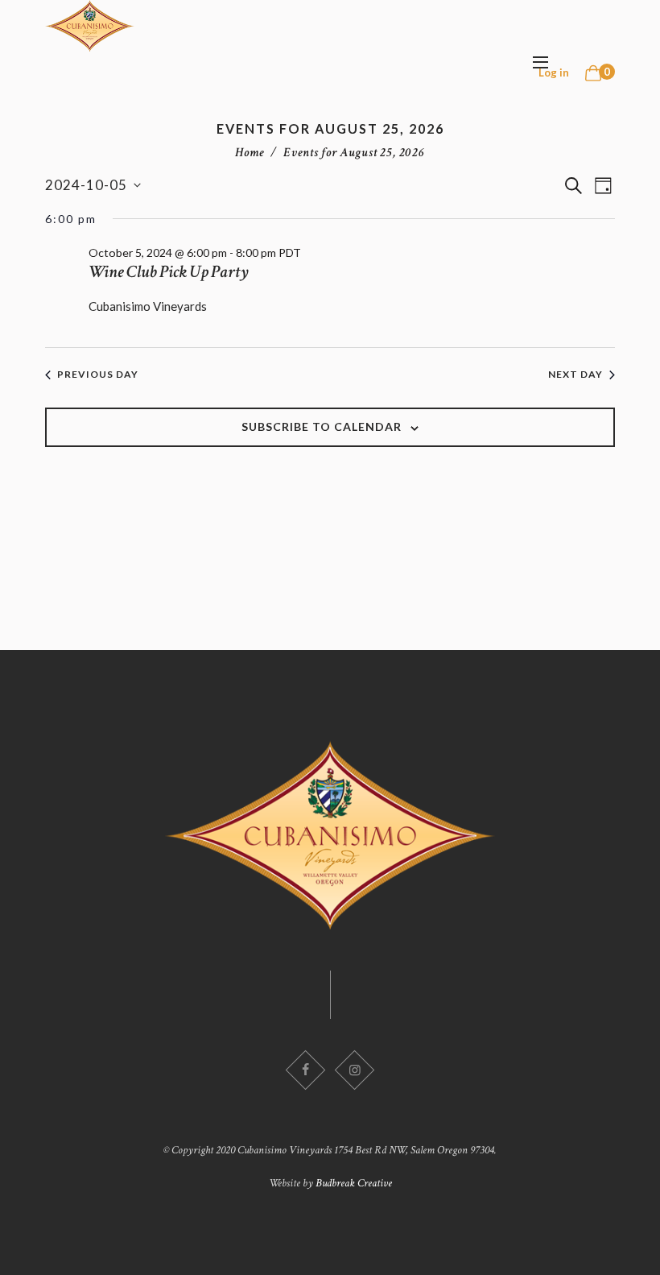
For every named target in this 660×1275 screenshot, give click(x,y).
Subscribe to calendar (321, 426)
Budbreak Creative (354, 1183)
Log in (553, 72)
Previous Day (97, 374)
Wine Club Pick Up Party (169, 272)
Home (250, 153)
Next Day (575, 374)
